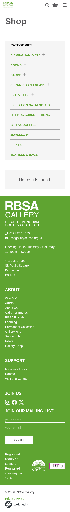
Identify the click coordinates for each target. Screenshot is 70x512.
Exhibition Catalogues (30, 105)
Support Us (12, 336)
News (9, 341)
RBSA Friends (14, 317)
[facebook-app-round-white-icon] (14, 402)
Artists (9, 303)
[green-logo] (8, 5)
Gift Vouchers (23, 125)
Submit (19, 439)
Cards (15, 75)
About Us (11, 308)
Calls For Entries (16, 312)
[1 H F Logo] (57, 466)
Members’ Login (16, 369)
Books (16, 65)
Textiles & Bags (24, 154)
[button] (47, 5)
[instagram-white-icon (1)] (7, 402)
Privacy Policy (14, 498)
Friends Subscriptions (30, 115)
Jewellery (19, 134)
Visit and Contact (16, 378)
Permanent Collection (19, 327)
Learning (11, 322)
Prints (16, 145)
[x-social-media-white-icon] (21, 402)
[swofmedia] (16, 504)
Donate (10, 374)
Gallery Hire (13, 331)
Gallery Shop (14, 346)
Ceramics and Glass (27, 85)
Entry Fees (19, 95)
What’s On (12, 298)
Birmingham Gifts (25, 55)
